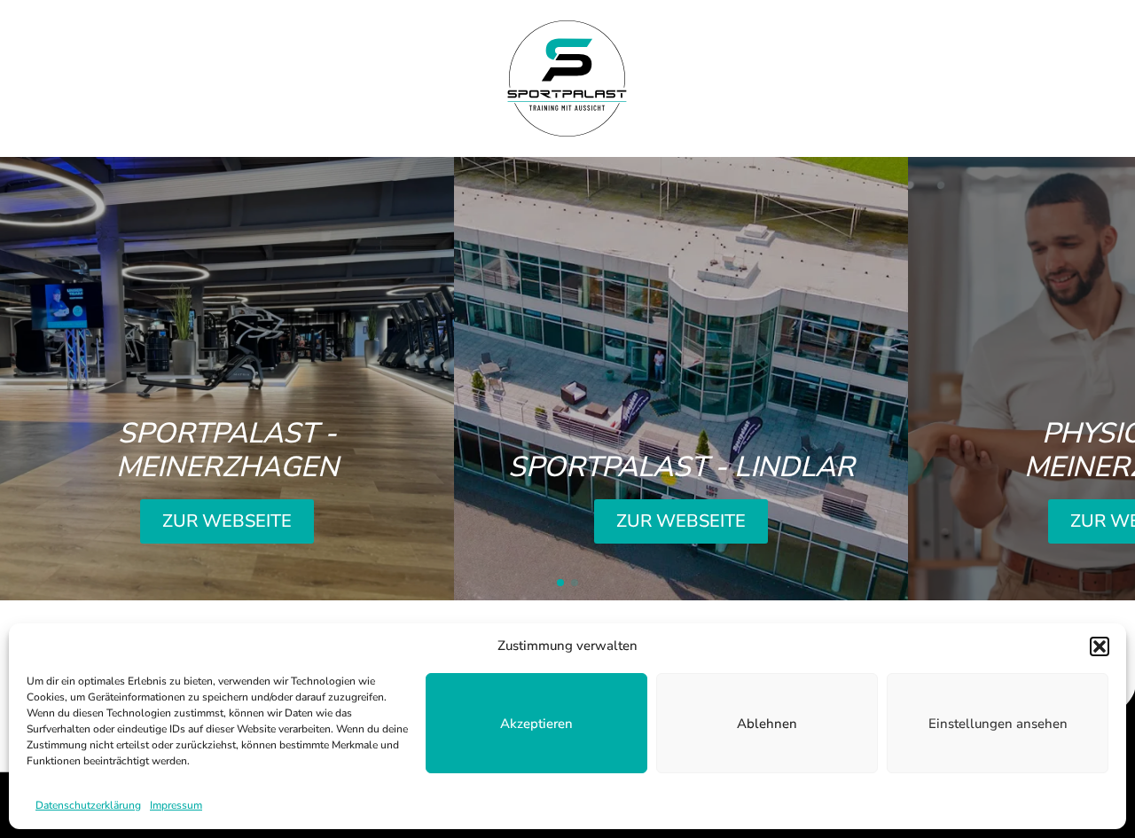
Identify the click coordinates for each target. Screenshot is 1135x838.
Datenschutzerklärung (88, 805)
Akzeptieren (536, 723)
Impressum (176, 805)
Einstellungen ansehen (998, 723)
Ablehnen (767, 723)
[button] (1099, 646)
